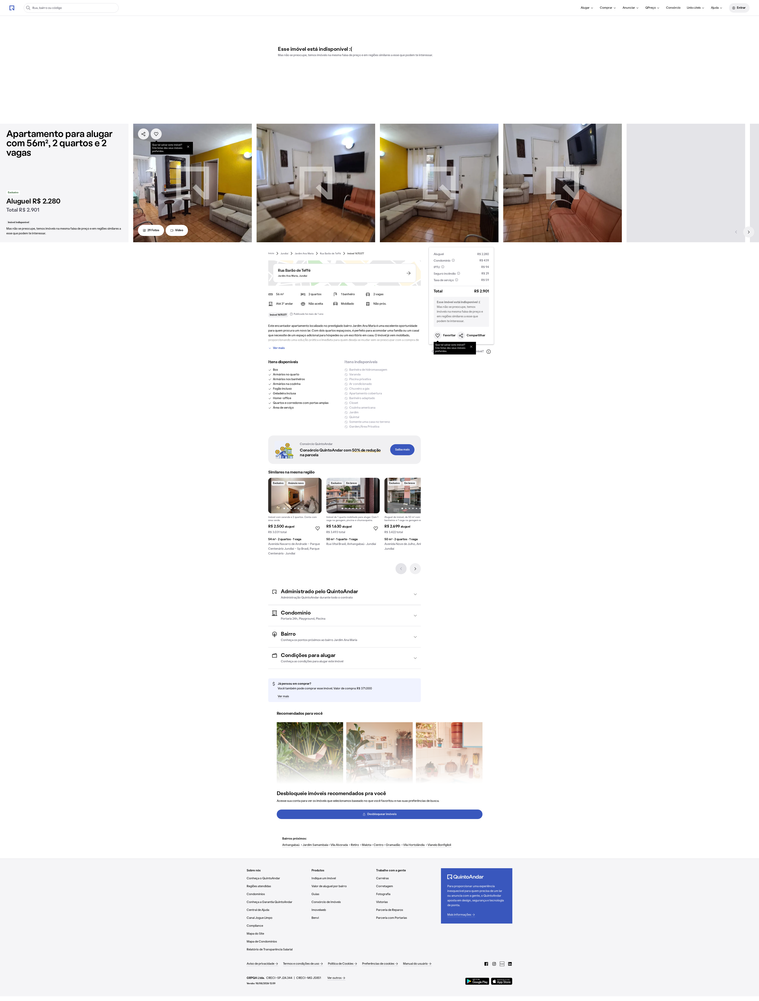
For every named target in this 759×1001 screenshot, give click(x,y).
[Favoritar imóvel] (156, 133)
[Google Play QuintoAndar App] (477, 981)
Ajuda (715, 8)
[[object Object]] (188, 146)
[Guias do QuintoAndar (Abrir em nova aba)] (502, 963)
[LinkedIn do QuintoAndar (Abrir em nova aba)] (510, 963)
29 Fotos (153, 230)
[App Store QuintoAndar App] (501, 981)
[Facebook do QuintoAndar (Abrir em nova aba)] (486, 963)
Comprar (606, 8)
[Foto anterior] (275, 496)
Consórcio (673, 8)
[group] (295, 518)
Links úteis (694, 8)
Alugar (585, 8)
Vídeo (179, 230)
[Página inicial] (11, 7)
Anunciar (629, 8)
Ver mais (279, 348)
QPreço (650, 8)
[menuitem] (587, 8)
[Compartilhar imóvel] (143, 133)
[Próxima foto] (314, 496)
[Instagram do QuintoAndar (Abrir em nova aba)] (494, 963)
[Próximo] (748, 232)
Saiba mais (402, 449)
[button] (344, 594)
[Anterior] (736, 232)
